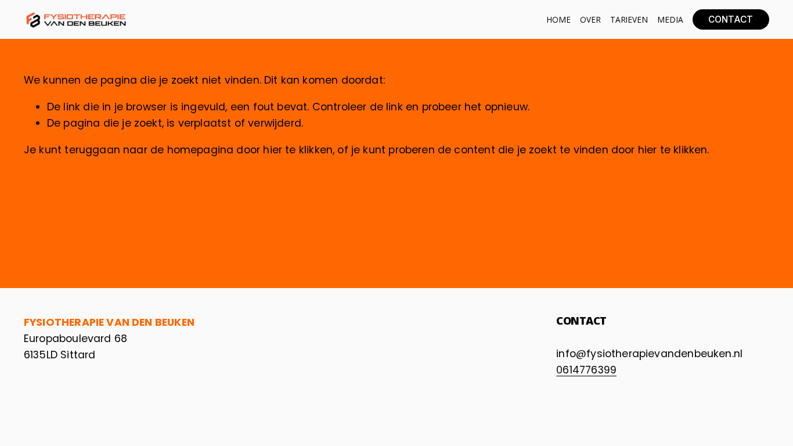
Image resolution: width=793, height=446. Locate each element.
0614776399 (586, 369)
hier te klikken (298, 149)
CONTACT (730, 19)
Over (590, 19)
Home (558, 19)
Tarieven (629, 19)
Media (670, 19)
